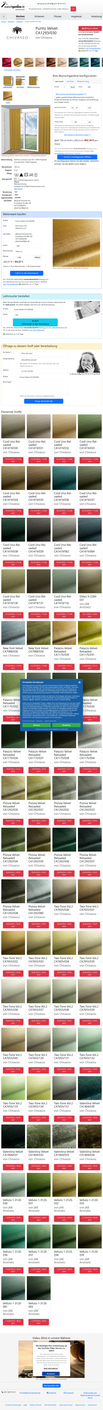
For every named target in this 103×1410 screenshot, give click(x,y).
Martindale (18, 189)
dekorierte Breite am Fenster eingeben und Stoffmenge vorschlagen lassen (76, 101)
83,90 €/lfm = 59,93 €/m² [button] (13, 822)
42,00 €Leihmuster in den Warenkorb (35, 322)
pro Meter (90, 28)
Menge (5, 256)
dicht (16, 195)
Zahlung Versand (65, 1405)
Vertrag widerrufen (51, 1385)
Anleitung (96, 16)
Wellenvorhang (33, 87)
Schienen (39, 16)
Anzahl (56, 87)
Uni (16, 192)
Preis (5, 226)
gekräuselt (7, 87)
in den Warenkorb (26, 273)
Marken (20, 16)
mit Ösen (20, 87)
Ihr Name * (7, 352)
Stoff (8, 103)
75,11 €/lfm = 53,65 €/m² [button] (90, 615)
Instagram (69, 1393)
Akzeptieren (51, 1374)
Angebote (76, 16)
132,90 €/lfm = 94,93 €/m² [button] (89, 1118)
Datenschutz (80, 1405)
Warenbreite (7, 251)
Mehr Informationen (51, 1368)
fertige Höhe (58, 122)
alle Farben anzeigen (12, 70)
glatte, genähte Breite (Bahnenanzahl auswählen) (75, 97)
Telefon (6, 370)
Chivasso (19, 21)
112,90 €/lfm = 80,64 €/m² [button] (13, 1218)
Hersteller (6, 234)
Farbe (80, 87)
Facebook (52, 1393)
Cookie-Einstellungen (13, 1405)
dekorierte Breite (60, 107)
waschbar (18, 197)
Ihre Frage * (7, 382)
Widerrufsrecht (36, 1405)
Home (3, 21)
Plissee (57, 16)
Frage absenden (42, 401)
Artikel (5, 220)
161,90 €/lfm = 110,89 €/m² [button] (13, 667)
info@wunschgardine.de (30, 1393)
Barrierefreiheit (50, 1405)
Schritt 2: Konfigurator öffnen (77, 157)
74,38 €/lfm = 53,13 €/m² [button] (64, 667)
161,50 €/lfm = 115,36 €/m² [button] (13, 460)
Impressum (92, 1405)
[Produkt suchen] (73, 8)
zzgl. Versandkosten (93, 48)
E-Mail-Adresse (8, 359)
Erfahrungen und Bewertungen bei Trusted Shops (90, 1395)
